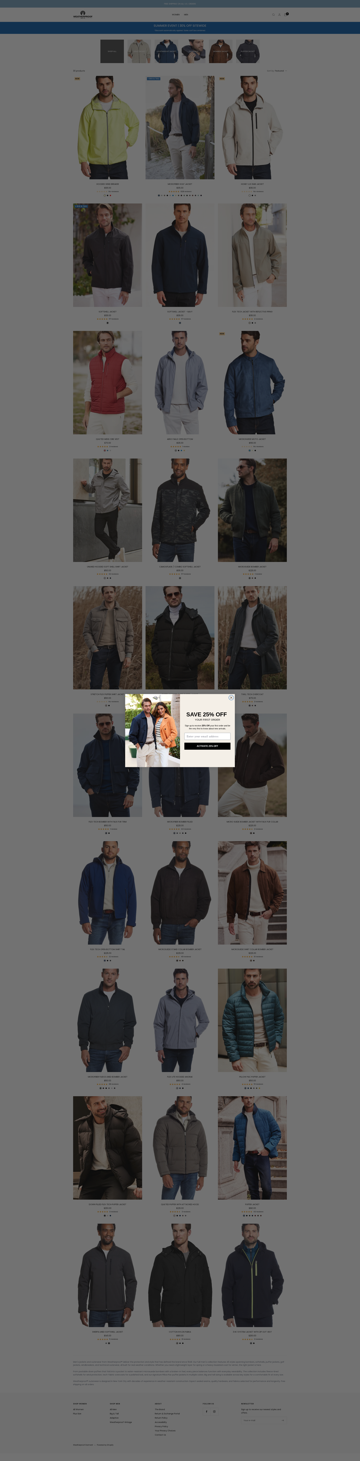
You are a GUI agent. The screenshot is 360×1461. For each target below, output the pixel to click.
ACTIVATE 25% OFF (207, 746)
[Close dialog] (231, 697)
